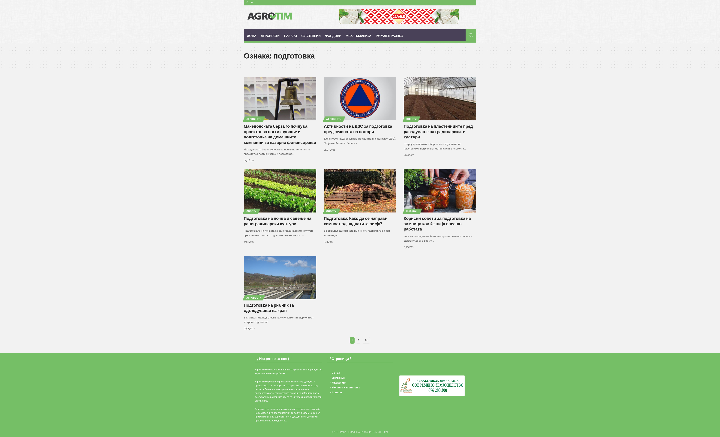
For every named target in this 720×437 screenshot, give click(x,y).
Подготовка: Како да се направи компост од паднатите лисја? (356, 220)
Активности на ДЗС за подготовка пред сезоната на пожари (358, 128)
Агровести (254, 119)
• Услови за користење (345, 387)
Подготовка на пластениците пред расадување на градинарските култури (438, 131)
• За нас (335, 372)
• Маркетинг (338, 382)
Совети (411, 119)
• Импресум (337, 377)
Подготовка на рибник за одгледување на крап (269, 307)
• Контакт (336, 392)
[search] (470, 35)
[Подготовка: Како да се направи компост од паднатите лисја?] (360, 190)
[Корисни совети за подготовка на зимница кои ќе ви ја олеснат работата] (440, 190)
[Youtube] (251, 2)
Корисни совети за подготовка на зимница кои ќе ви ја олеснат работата (437, 223)
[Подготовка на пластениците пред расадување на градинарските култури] (440, 98)
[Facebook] (247, 2)
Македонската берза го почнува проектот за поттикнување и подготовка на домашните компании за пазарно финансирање (280, 134)
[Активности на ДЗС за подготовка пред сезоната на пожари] (360, 98)
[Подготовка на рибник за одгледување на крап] (280, 277)
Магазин (412, 211)
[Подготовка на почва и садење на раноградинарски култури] (280, 190)
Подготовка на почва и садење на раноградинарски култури (277, 220)
